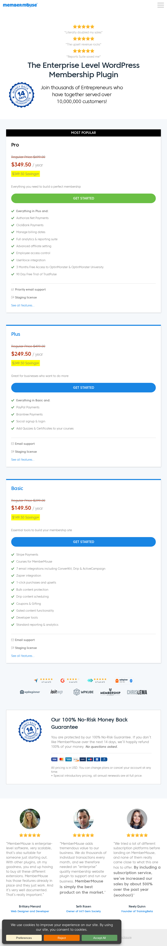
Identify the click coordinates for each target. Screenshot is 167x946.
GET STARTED (83, 198)
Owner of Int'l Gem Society (83, 911)
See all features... (23, 305)
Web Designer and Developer (30, 911)
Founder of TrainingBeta (137, 911)
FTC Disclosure (122, 937)
